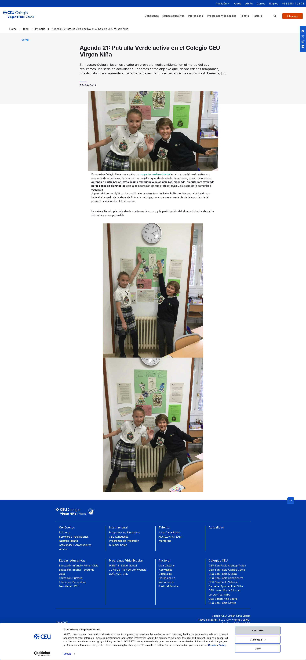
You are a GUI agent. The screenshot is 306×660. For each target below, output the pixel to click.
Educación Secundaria (72, 582)
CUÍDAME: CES (118, 573)
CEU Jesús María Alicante (224, 590)
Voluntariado (166, 582)
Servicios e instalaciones (73, 536)
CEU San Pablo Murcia (223, 573)
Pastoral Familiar (169, 586)
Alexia (237, 3)
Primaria (40, 28)
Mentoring (165, 540)
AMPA (249, 3)
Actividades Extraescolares (75, 545)
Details (67, 653)
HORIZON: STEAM (170, 536)
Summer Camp (118, 545)
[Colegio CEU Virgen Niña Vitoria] (18, 17)
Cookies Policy (217, 645)
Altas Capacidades (170, 532)
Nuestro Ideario (68, 540)
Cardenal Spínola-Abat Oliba (226, 586)
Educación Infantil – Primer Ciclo (78, 565)
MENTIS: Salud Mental (123, 565)
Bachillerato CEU (69, 586)
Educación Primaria (70, 578)
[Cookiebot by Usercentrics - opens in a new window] (42, 653)
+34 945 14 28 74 (293, 3)
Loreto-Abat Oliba (219, 594)
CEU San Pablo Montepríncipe (227, 565)
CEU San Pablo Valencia (223, 582)
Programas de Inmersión (124, 540)
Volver (25, 39)
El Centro (64, 532)
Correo (261, 3)
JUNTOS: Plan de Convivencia (127, 569)
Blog (26, 28)
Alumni (63, 549)
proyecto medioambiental (155, 174)
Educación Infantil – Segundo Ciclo (76, 571)
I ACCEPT (257, 630)
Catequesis (165, 573)
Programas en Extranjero (124, 532)
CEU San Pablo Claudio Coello (227, 569)
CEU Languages (118, 536)
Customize (256, 639)
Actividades (165, 569)
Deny (258, 648)
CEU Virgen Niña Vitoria (223, 598)
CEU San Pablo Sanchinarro (226, 578)
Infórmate (292, 16)
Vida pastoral (167, 565)
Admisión (221, 3)
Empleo (273, 3)
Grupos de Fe (167, 578)
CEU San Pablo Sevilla (222, 602)
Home (13, 28)
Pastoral (164, 560)
